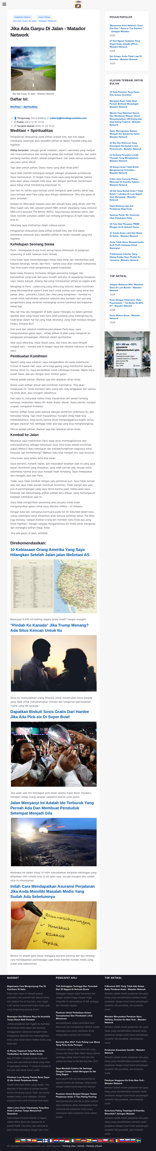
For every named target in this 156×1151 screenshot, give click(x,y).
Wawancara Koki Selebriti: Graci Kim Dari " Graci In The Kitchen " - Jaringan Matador (127, 28)
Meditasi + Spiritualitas (23, 106)
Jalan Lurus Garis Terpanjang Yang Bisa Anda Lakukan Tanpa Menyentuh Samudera (28, 1110)
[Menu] (4, 4)
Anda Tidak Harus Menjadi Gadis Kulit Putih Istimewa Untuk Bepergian (127, 245)
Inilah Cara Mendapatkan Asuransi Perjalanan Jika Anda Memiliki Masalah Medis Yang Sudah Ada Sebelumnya (52, 891)
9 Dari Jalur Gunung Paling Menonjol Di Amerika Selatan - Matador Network (125, 182)
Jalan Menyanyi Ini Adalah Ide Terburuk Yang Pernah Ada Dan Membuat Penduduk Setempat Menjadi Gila (52, 808)
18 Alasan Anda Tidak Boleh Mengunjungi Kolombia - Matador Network (124, 170)
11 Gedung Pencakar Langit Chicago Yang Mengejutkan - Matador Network (125, 158)
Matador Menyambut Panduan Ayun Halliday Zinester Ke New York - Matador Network (125, 1019)
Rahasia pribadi (94, 1146)
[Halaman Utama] (78, 4)
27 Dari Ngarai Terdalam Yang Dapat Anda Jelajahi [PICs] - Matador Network (125, 44)
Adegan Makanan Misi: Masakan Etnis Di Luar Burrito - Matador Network (126, 287)
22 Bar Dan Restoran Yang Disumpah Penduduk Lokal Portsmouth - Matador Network (126, 146)
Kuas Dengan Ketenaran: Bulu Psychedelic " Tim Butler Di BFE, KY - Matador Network (127, 303)
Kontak (81, 1146)
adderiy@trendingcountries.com (68, 118)
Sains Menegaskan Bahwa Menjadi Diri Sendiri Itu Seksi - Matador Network (125, 134)
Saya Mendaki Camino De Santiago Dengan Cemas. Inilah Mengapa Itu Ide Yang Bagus (76, 1071)
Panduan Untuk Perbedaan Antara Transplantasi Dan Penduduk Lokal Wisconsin (74, 1015)
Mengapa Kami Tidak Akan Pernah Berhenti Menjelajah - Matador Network (125, 104)
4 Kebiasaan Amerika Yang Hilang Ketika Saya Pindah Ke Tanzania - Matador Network (125, 257)
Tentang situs (69, 1146)
